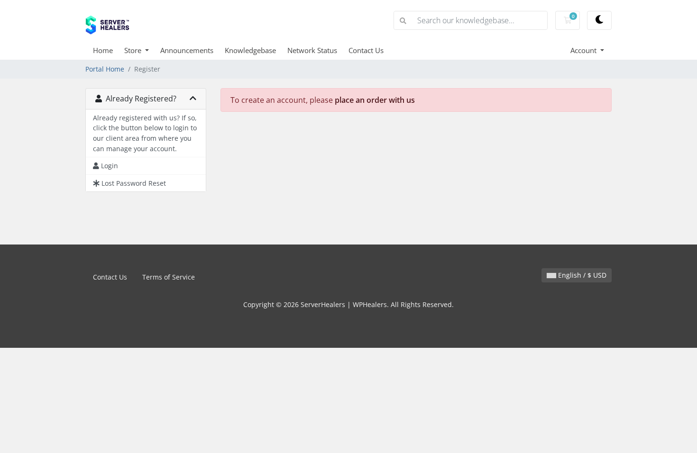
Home (103, 50)
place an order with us (375, 100)
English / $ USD (581, 275)
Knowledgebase (250, 50)
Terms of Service (168, 276)
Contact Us (366, 50)
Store (133, 50)
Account (584, 50)
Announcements (186, 50)
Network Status (312, 50)
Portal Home (104, 68)
